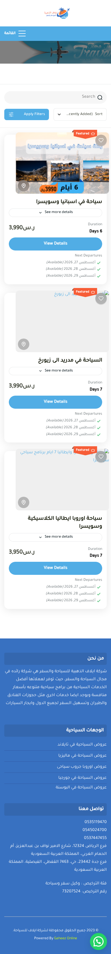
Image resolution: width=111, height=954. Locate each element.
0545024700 (95, 830)
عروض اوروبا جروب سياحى (82, 767)
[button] (98, 941)
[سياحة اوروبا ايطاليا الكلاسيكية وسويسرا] (62, 479)
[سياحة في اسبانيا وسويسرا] (62, 163)
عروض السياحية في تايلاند (82, 745)
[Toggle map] (23, 185)
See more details (59, 212)
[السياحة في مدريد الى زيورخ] (62, 321)
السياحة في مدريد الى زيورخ (70, 361)
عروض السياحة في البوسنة (81, 788)
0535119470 (96, 822)
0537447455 (95, 838)
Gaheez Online (65, 939)
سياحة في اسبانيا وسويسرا (69, 202)
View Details (55, 244)
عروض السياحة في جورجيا (82, 778)
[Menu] (22, 33)
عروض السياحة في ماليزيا (82, 756)
